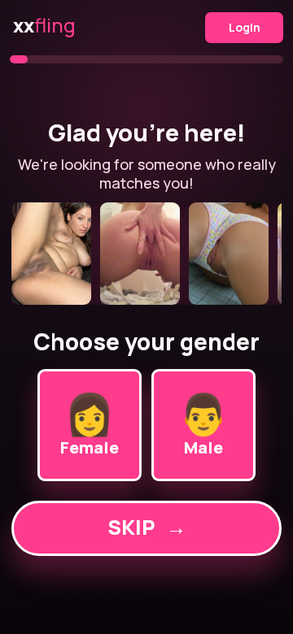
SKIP (146, 527)
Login (244, 27)
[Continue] (146, 253)
